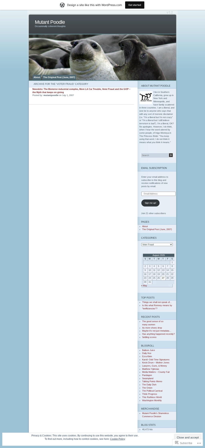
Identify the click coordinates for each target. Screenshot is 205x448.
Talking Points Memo (152, 381)
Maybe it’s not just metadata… (156, 331)
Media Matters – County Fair (156, 372)
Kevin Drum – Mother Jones (155, 362)
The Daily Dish (149, 384)
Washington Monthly (152, 400)
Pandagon (147, 375)
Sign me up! (150, 203)
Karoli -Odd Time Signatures (156, 359)
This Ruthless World (152, 397)
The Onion (147, 388)
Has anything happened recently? (158, 334)
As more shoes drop (152, 328)
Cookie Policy (117, 439)
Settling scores (149, 337)
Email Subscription (154, 168)
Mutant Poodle (50, 22)
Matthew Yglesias (150, 369)
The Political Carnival (152, 391)
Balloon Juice (148, 350)
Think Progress (149, 394)
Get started (134, 4)
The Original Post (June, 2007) (59, 77)
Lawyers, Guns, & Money (154, 366)
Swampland (147, 378)
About (37, 77)
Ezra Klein (147, 356)
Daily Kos (146, 353)
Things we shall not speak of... (157, 302)
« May (144, 285)
